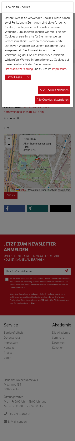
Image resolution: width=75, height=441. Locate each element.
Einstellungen (14, 77)
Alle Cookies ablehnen (54, 90)
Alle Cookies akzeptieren (52, 99)
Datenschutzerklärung (19, 69)
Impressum (59, 69)
